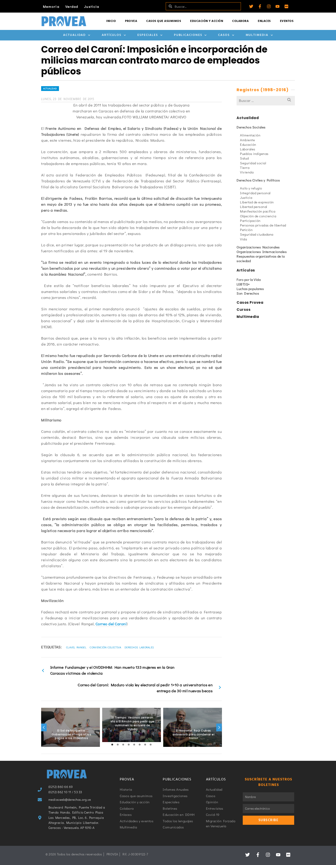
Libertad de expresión (257, 202)
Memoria (51, 6)
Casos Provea (250, 302)
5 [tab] (134, 744)
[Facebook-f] (260, 6)
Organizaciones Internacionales (262, 251)
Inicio (111, 21)
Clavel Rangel (76, 647)
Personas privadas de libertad (263, 225)
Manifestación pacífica (257, 211)
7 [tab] (145, 744)
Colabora (240, 21)
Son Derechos (248, 293)
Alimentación (250, 135)
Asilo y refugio (251, 188)
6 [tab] (139, 744)
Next (219, 727)
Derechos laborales (139, 647)
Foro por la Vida (249, 279)
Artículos (111, 35)
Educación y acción (206, 21)
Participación (250, 220)
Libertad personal (253, 206)
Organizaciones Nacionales (258, 247)
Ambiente (247, 140)
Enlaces (264, 21)
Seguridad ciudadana (256, 234)
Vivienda (246, 172)
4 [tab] (128, 744)
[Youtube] (277, 6)
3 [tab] (123, 744)
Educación (248, 144)
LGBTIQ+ (243, 284)
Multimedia (257, 35)
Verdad (71, 6)
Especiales (147, 35)
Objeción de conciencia (258, 216)
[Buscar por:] (266, 100)
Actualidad (74, 35)
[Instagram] (269, 6)
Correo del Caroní (111, 623)
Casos (224, 35)
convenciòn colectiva (105, 647)
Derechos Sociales (251, 127)
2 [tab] (117, 744)
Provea (131, 21)
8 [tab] (150, 744)
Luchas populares (250, 288)
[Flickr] (286, 6)
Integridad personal (255, 193)
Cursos (244, 309)
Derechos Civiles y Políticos (258, 180)
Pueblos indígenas (254, 153)
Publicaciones (188, 35)
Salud (244, 158)
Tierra (244, 167)
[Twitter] (251, 6)
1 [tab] (112, 744)
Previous (44, 727)
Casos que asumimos (163, 21)
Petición (246, 229)
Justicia (91, 6)
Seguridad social (253, 163)
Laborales (247, 149)
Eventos (287, 21)
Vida (243, 239)
